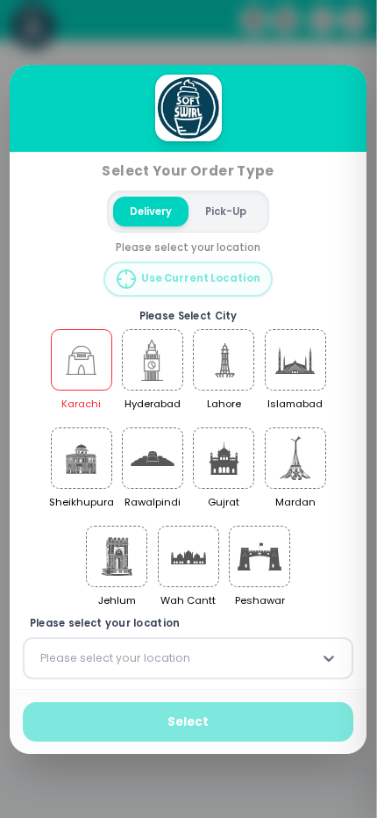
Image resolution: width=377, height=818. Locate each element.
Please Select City (188, 315)
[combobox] (42, 658)
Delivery (152, 211)
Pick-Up (226, 211)
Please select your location (105, 623)
